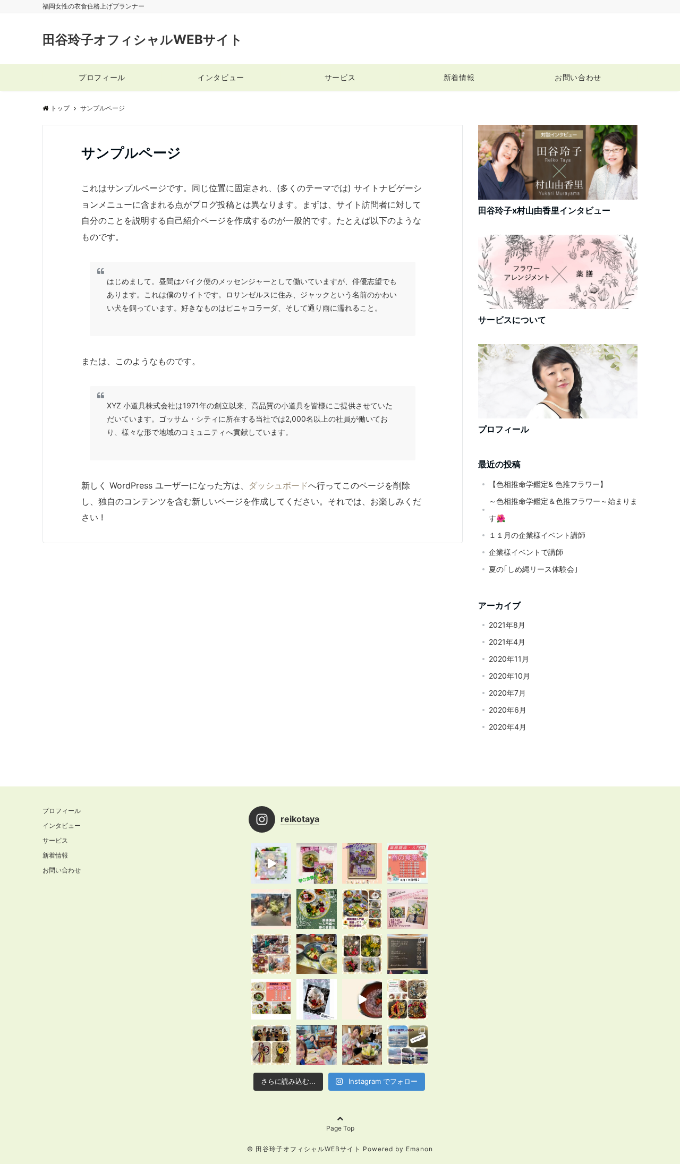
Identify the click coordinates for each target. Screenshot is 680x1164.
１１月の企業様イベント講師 (537, 535)
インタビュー (221, 77)
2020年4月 (507, 726)
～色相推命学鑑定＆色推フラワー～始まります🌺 (563, 510)
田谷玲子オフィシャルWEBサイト (142, 39)
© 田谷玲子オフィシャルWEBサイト (304, 1149)
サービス (340, 77)
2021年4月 (507, 641)
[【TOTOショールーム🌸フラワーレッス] (271, 909)
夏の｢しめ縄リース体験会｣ (533, 569)
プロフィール (102, 77)
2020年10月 (509, 675)
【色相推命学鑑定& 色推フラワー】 (548, 484)
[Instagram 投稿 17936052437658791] (271, 863)
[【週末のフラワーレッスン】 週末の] (362, 954)
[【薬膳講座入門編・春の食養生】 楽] (316, 863)
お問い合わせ (578, 77)
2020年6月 (507, 709)
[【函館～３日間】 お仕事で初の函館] (407, 1045)
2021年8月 (507, 624)
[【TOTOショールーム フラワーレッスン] (407, 909)
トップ (60, 108)
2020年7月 (507, 692)
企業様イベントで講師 (526, 552)
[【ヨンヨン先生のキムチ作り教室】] (362, 1045)
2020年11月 (509, 658)
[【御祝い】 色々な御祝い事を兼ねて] (407, 954)
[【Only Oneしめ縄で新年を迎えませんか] (271, 1045)
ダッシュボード (278, 485)
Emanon (419, 1149)
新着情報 (459, 77)
